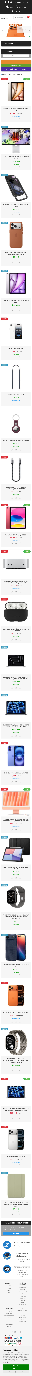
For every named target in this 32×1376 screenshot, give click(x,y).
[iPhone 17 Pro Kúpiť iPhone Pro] (16, 29)
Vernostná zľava (16, 65)
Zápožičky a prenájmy (23, 1299)
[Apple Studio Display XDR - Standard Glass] (16, 139)
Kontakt (23, 1315)
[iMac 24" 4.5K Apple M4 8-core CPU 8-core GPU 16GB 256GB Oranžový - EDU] (16, 801)
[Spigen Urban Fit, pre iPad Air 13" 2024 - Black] (16, 849)
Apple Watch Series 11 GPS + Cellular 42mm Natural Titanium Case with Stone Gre (16, 916)
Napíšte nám (22, 1321)
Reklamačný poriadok (22, 1288)
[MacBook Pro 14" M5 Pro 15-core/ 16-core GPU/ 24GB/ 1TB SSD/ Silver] (16, 659)
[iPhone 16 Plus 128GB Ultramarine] (16, 755)
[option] (16, 29)
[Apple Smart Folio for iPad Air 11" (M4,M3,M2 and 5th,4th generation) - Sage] (16, 1185)
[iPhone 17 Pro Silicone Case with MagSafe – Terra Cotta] (16, 235)
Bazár (9, 1292)
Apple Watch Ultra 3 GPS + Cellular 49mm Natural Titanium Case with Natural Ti (16, 1060)
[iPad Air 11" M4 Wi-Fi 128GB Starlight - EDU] (16, 91)
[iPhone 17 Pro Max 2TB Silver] (16, 1139)
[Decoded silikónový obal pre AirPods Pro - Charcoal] (16, 611)
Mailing (16, 1233)
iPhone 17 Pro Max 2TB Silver (16, 1156)
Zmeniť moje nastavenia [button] (16, 1372)
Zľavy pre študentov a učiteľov (16, 69)
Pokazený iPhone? (22, 1243)
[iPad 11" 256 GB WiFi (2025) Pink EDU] (16, 517)
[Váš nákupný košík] (27, 17)
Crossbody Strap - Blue (16, 394)
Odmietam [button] (16, 1369)
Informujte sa (16, 116)
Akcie (9, 1288)
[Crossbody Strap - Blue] (16, 377)
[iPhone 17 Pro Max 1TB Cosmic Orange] (16, 995)
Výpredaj (9, 1290)
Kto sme (23, 1313)
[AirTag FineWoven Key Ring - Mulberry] (16, 423)
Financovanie (22, 1296)
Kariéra (23, 1319)
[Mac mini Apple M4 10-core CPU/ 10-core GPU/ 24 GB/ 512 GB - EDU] (16, 564)
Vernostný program (22, 1267)
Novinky (9, 1286)
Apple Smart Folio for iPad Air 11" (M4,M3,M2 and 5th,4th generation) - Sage (16, 1204)
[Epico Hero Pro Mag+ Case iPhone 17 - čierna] (16, 187)
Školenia (22, 1302)
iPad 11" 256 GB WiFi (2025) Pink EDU (16, 535)
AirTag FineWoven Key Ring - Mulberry (16, 441)
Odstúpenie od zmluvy (23, 1293)
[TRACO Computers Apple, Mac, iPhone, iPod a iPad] (16, 2)
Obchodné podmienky (9, 1312)
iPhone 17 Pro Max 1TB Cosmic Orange (16, 1012)
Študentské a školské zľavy (22, 1254)
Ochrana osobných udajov (9, 1316)
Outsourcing (22, 1304)
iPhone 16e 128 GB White (16, 348)
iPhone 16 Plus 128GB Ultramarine (16, 773)
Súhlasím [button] (16, 1366)
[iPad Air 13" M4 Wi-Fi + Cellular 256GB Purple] (16, 283)
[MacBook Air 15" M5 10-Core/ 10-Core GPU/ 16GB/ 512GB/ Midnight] (16, 707)
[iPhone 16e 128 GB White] (16, 331)
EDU (27, 79)
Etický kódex (22, 1317)
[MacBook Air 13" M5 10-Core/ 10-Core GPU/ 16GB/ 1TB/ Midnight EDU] (16, 1091)
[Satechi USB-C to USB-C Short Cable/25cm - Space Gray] (16, 469)
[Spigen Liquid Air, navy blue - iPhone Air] (16, 947)
